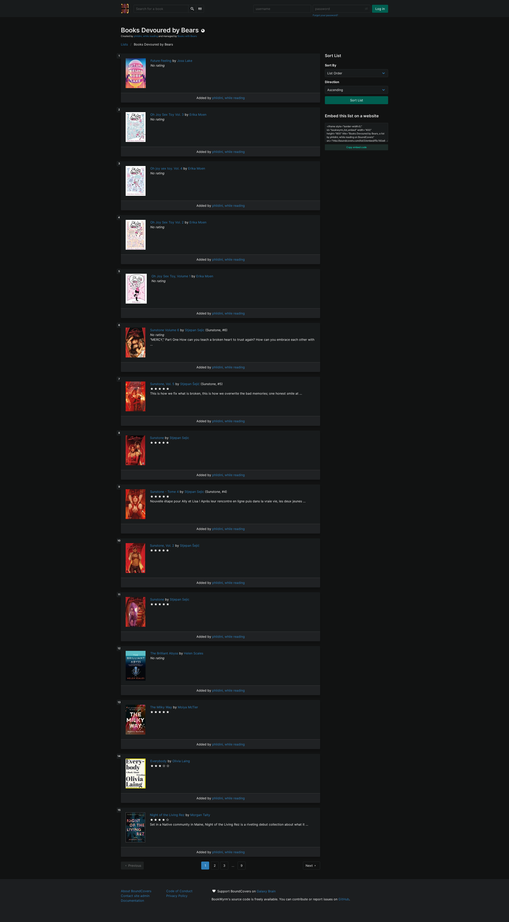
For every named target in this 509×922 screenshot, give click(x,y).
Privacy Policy (176, 896)
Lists (124, 44)
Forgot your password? (325, 15)
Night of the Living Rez (167, 815)
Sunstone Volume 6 (164, 330)
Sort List (356, 100)
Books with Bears (187, 36)
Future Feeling (161, 61)
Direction (332, 82)
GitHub (343, 899)
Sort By (330, 65)
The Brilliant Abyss (164, 653)
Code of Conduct (179, 891)
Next (309, 866)
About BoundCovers (136, 891)
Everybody (158, 761)
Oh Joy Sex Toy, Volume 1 (171, 276)
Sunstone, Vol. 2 (162, 545)
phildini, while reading (146, 36)
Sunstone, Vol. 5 (162, 384)
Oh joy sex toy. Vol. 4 (166, 168)
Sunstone (157, 438)
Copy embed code (356, 147)
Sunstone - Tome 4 (164, 492)
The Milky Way (161, 707)
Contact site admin (135, 896)
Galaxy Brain (266, 891)
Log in (380, 9)
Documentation (132, 901)
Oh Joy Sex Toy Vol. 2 (167, 222)
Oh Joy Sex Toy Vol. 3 (167, 114)
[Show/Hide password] (366, 8)
